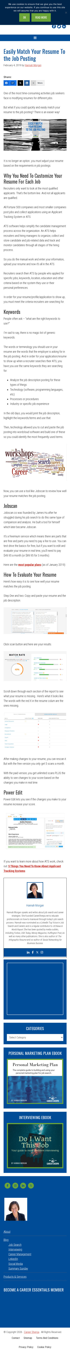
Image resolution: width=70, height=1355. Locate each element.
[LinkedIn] (27, 83)
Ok (24, 17)
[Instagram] (41, 952)
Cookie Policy (44, 1347)
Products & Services (15, 1276)
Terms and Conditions (47, 1338)
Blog (6, 1240)
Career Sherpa (31, 1332)
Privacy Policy (26, 1347)
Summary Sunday (18, 1268)
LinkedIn (13, 1259)
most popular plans (29, 564)
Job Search (14, 1244)
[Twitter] (59, 26)
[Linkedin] (64, 26)
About (7, 1231)
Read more (41, 17)
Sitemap (28, 1338)
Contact (16, 1338)
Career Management (19, 1254)
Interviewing (15, 1249)
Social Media (15, 1263)
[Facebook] (54, 26)
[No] (66, 12)
